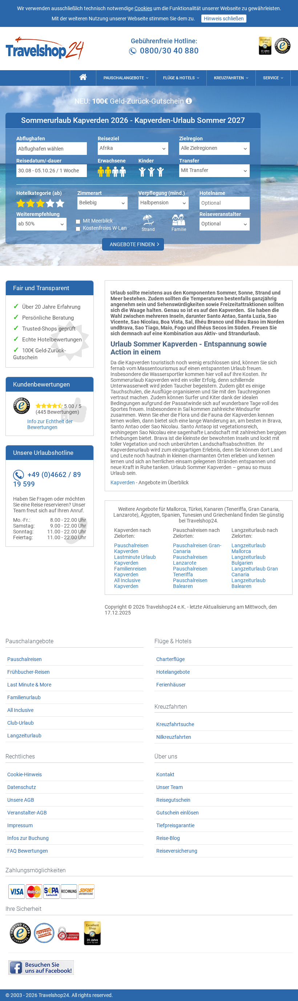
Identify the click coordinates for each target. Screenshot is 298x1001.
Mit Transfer (194, 170)
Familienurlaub (24, 697)
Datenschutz (21, 787)
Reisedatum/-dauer (38, 161)
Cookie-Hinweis (24, 774)
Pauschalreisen (24, 659)
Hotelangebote (173, 672)
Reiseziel (108, 138)
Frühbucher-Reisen (28, 672)
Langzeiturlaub (24, 735)
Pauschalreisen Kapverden (131, 548)
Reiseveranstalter (220, 214)
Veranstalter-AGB (27, 813)
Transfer (189, 161)
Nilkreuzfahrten (173, 737)
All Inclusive (20, 710)
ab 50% (26, 224)
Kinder (146, 161)
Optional (211, 224)
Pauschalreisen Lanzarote (190, 560)
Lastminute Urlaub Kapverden (135, 560)
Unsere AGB (20, 800)
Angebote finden (133, 244)
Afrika (106, 148)
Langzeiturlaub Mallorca (248, 548)
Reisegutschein (173, 800)
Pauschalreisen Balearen (190, 583)
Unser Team (169, 787)
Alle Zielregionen (199, 148)
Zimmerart (89, 193)
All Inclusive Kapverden (127, 583)
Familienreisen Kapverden (130, 571)
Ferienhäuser (171, 685)
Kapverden (122, 482)
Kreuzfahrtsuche (175, 724)
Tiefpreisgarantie (175, 825)
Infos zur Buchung (28, 838)
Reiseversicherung (176, 851)
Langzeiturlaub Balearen (248, 583)
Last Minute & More (29, 685)
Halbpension (154, 202)
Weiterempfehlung (38, 214)
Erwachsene (112, 161)
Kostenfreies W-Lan (105, 228)
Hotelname (212, 193)
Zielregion (191, 138)
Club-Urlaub (20, 723)
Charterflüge (170, 659)
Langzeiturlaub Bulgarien (248, 560)
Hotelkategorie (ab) (39, 193)
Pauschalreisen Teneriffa (190, 571)
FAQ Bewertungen (27, 851)
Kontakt (165, 774)
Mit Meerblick (98, 221)
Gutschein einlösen (177, 813)
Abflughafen (30, 138)
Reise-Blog (168, 838)
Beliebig (88, 202)
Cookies (143, 8)
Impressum (20, 825)
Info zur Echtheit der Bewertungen (50, 424)
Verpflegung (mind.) (161, 193)
